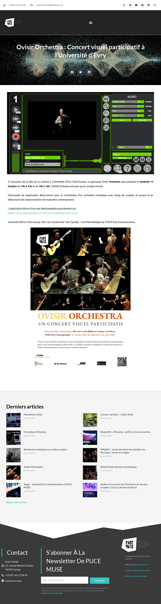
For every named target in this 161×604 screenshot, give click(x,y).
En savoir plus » (30, 418)
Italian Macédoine (33, 466)
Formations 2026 (33, 414)
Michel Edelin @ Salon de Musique (118, 466)
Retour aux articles (16, 502)
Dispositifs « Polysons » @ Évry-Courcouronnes (125, 431)
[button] (90, 22)
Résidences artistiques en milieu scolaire (45, 449)
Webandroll (142, 564)
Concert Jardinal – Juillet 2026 (116, 414)
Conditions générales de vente (137, 570)
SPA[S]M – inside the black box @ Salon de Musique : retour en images (122, 451)
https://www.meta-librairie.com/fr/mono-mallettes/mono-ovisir (43, 213)
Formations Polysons (35, 431)
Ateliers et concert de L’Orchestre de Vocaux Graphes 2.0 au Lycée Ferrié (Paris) (124, 486)
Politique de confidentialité (136, 576)
